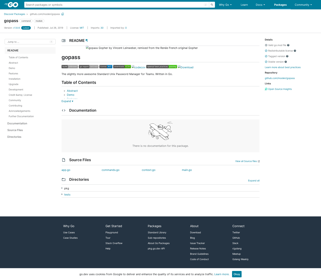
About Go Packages (159, 243)
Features (72, 98)
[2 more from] (62, 194)
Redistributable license (281, 50)
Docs (259, 4)
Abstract (72, 90)
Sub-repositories (157, 237)
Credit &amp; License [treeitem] (20, 94)
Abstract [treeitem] (13, 62)
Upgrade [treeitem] (13, 84)
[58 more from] (62, 188)
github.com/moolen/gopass (45, 14)
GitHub (236, 237)
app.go (66, 170)
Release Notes (198, 248)
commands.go (111, 170)
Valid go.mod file (277, 45)
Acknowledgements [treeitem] (19, 110)
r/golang (237, 248)
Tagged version (277, 56)
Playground (111, 232)
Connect (238, 226)
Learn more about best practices (283, 67)
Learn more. (221, 274)
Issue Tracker (197, 243)
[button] (266, 45)
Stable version (276, 61)
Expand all (253, 180)
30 (97, 27)
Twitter (236, 232)
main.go (187, 170)
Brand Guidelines (199, 253)
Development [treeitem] (16, 89)
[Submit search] (212, 5)
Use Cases (69, 232)
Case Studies (70, 237)
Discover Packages (14, 14)
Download (195, 232)
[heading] (14, 4)
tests (67, 194)
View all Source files (246, 161)
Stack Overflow (113, 243)
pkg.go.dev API (156, 248)
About (194, 226)
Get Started (113, 226)
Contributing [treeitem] (15, 105)
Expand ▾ (67, 101)
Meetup (236, 253)
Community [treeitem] (15, 100)
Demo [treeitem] (12, 68)
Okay (237, 274)
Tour (107, 237)
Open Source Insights (280, 89)
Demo (70, 94)
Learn (244, 4)
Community (302, 4)
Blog (192, 237)
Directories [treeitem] (14, 136)
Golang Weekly (240, 259)
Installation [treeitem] (14, 78)
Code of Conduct (199, 259)
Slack (235, 243)
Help (108, 248)
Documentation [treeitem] (17, 123)
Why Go (224, 4)
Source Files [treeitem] (15, 130)
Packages (280, 4)
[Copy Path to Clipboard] (62, 14)
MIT (82, 27)
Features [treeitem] (13, 73)
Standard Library (157, 232)
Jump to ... (13, 41)
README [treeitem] (13, 50)
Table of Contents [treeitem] (18, 57)
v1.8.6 (12, 27)
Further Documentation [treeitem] (21, 116)
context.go (148, 170)
